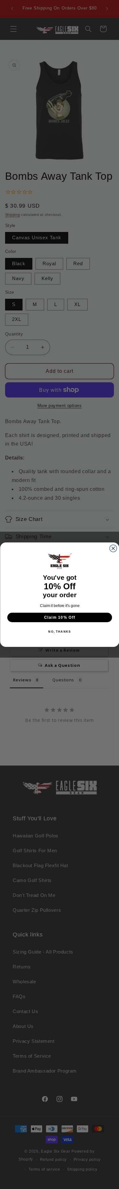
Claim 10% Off (59, 617)
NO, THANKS (59, 631)
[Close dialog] (113, 548)
